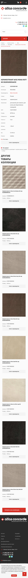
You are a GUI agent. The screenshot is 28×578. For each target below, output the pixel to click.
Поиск (25, 31)
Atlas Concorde (13, 93)
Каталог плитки (10, 43)
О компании (17, 536)
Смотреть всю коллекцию (12, 510)
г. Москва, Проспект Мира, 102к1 (10, 15)
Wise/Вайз (10, 44)
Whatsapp (26, 26)
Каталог (3, 533)
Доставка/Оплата (5, 541)
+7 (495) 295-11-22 (22, 22)
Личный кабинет (26, 2)
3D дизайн (17, 533)
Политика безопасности (6, 546)
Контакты (17, 538)
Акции (2, 538)
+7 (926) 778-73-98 (22, 24)
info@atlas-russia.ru (7, 560)
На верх (25, 575)
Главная (2, 43)
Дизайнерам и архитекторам (7, 544)
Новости (3, 536)
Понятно (14, 575)
